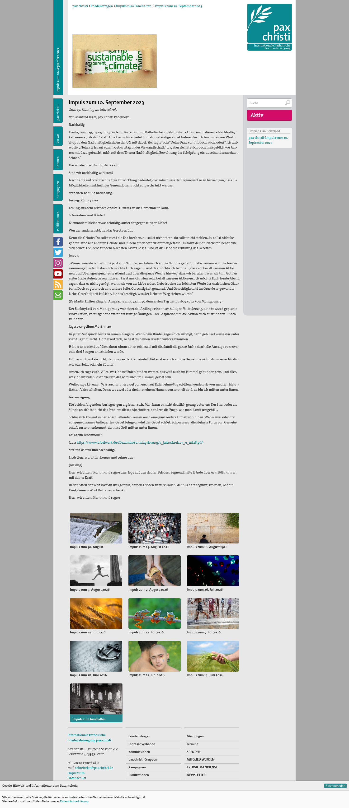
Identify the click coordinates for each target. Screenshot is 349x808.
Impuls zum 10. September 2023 (178, 6)
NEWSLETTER (196, 775)
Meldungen (195, 736)
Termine (192, 744)
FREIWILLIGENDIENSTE (203, 767)
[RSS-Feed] (58, 284)
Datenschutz (77, 778)
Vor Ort (58, 138)
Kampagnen (58, 189)
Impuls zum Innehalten (133, 6)
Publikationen (58, 221)
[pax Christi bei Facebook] (58, 241)
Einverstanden (335, 786)
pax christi (80, 6)
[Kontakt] (58, 295)
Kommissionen (139, 752)
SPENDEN (194, 752)
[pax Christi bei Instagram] (58, 263)
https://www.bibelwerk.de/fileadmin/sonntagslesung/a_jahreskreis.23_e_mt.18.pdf (140, 442)
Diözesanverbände (141, 744)
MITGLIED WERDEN (200, 759)
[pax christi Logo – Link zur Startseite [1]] (269, 27)
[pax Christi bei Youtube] (58, 274)
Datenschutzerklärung (74, 801)
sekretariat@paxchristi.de (94, 768)
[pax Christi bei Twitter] (58, 252)
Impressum (76, 773)
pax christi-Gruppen (142, 759)
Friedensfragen (102, 6)
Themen (58, 162)
